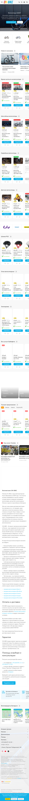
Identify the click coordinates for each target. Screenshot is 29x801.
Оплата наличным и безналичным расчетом (11, 790)
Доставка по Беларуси (12, 691)
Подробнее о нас (9, 683)
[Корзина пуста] (27, 2)
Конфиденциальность (6, 792)
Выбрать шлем (11, 23)
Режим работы (4, 763)
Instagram (10, 672)
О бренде (19, 23)
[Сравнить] (8, 108)
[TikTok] (8, 751)
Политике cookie (14, 797)
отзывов (19, 778)
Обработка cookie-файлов (18, 792)
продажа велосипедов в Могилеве (13, 598)
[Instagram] (2, 751)
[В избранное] (5, 108)
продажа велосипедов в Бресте (12, 589)
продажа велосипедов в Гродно (12, 595)
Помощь (3, 737)
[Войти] (24, 2)
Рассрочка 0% (5, 82)
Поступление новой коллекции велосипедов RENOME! (9, 68)
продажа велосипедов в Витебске (13, 591)
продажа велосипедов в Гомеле (12, 593)
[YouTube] (5, 751)
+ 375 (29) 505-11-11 (17, 663)
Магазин (3, 732)
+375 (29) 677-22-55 (6, 742)
